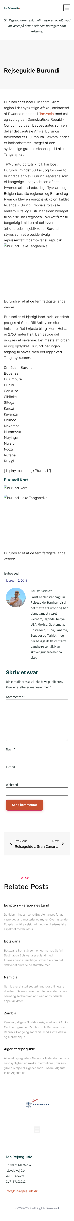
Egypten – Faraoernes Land (26, 905)
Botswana (12, 941)
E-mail (11, 767)
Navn (10, 749)
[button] (66, 8)
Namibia (10, 977)
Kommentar (15, 697)
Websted (12, 785)
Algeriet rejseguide (19, 1049)
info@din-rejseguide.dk (21, 1191)
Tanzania (47, 114)
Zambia (10, 1013)
